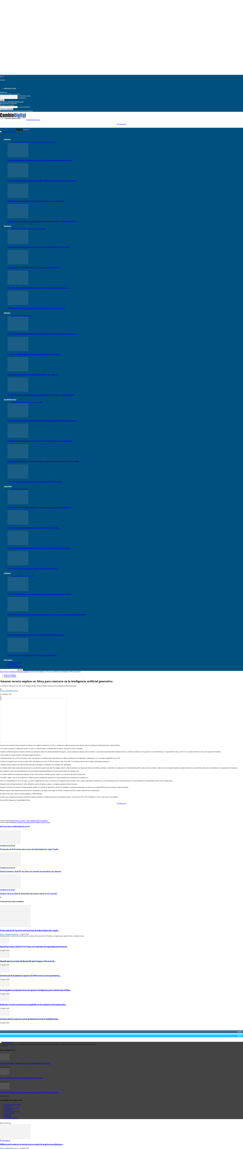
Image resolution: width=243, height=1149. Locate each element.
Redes (44, 229)
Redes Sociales (20, 315)
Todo (9, 142)
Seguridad (8, 486)
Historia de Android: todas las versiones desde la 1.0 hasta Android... (29, 1092)
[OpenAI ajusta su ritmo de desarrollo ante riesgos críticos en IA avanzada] (10, 888)
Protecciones (23, 489)
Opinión (36, 142)
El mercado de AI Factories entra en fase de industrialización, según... (29, 930)
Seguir (240, 1031)
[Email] (30, 812)
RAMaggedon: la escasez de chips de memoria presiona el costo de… (37, 308)
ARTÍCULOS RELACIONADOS (9, 826)
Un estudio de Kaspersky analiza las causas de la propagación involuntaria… (40, 507)
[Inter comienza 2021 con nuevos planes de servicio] (4, 1074)
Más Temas (8, 660)
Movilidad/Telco (10, 400)
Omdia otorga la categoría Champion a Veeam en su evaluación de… (36, 201)
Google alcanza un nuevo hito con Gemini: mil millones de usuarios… (36, 635)
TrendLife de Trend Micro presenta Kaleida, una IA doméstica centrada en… (40, 548)
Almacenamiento (17, 229)
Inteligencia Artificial (22, 671)
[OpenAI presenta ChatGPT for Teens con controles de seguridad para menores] (10, 866)
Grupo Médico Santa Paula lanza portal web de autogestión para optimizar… (40, 160)
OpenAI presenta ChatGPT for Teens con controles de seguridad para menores (30, 871)
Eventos (14, 142)
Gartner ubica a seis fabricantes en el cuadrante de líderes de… (34, 267)
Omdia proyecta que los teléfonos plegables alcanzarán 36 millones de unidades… (43, 421)
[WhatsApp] (24, 812)
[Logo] (8, 132)
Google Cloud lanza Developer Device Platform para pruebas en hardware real (41, 395)
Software (7, 573)
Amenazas (15, 489)
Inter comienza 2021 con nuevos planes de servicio (21, 1078)
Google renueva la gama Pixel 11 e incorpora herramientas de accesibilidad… (40, 441)
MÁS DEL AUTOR (24, 826)
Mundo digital (12, 664)
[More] (51, 812)
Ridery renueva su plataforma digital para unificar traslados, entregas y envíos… (42, 221)
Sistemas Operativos (27, 576)
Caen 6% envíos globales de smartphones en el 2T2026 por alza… (36, 482)
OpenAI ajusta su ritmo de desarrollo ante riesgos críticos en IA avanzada (28, 894)
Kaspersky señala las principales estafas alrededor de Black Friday (30, 822)
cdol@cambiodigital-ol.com (16, 1046)
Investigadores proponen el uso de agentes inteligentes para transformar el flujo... (35, 990)
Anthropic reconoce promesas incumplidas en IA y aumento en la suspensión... (33, 1005)
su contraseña (22, 98)
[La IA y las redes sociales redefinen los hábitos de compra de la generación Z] (18, 371)
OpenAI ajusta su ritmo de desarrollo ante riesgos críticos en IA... (28, 961)
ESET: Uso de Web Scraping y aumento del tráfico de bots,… (33, 568)
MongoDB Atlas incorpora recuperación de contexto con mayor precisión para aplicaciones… (48, 615)
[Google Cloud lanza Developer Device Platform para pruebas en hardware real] (18, 391)
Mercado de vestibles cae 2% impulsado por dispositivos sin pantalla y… (39, 288)
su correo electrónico (24, 107)
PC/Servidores (28, 229)
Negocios (7, 139)
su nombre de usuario (24, 96)
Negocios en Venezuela (25, 142)
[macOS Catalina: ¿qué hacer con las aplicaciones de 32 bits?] (4, 1060)
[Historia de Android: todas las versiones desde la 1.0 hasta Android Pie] (4, 1089)
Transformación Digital (47, 142)
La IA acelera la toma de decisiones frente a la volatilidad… (33, 655)
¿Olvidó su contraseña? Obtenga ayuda (11, 102)
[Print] (37, 812)
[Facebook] (3, 812)
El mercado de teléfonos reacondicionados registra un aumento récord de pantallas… (44, 461)
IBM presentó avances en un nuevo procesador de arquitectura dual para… (39, 247)
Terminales (38, 402)
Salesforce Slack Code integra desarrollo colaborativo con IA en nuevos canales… (42, 181)
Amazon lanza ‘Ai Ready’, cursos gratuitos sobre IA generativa (29, 820)
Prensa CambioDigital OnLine (9, 691)
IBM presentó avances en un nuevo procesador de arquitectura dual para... (32, 1144)
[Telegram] (44, 812)
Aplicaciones (15, 576)
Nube (13, 315)
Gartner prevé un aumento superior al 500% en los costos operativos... (30, 976)
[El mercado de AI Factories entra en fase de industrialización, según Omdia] (10, 843)
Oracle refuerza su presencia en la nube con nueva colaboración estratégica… (41, 594)
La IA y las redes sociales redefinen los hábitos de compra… (33, 375)
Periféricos (38, 229)
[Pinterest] (17, 812)
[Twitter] (10, 812)
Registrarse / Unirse (10, 88)
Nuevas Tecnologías (15, 666)
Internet (7, 313)
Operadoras (15, 402)
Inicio (1, 671)
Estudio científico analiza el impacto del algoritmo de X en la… (34, 354)
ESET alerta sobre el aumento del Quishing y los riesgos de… (33, 528)
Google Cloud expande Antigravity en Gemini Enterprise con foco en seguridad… (42, 334)
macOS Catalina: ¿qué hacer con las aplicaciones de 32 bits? (25, 1063)
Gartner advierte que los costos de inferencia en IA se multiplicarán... (29, 1019)
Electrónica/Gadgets (15, 663)
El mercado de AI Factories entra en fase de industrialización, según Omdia (29, 849)
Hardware (7, 226)
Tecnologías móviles (27, 402)
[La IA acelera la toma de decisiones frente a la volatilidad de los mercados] (18, 651)
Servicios (29, 315)
